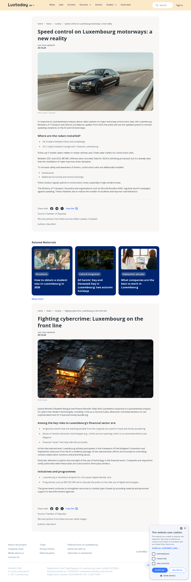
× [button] (185, 528)
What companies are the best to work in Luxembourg (137, 283)
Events (98, 4)
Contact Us (13, 557)
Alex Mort (51, 224)
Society (58, 23)
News (52, 4)
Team (42, 545)
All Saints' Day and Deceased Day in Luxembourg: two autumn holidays (95, 285)
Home (40, 23)
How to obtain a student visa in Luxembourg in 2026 (50, 283)
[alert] (168, 552)
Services (84, 4)
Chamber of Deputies (55, 213)
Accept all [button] (160, 570)
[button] (169, 548)
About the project (17, 545)
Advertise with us (76, 549)
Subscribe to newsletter (80, 553)
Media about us (16, 553)
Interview (126, 4)
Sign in (179, 5)
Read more (170, 544)
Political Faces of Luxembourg (83, 545)
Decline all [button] (177, 570)
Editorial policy (47, 553)
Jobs (61, 4)
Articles (71, 4)
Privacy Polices (47, 549)
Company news (15, 549)
